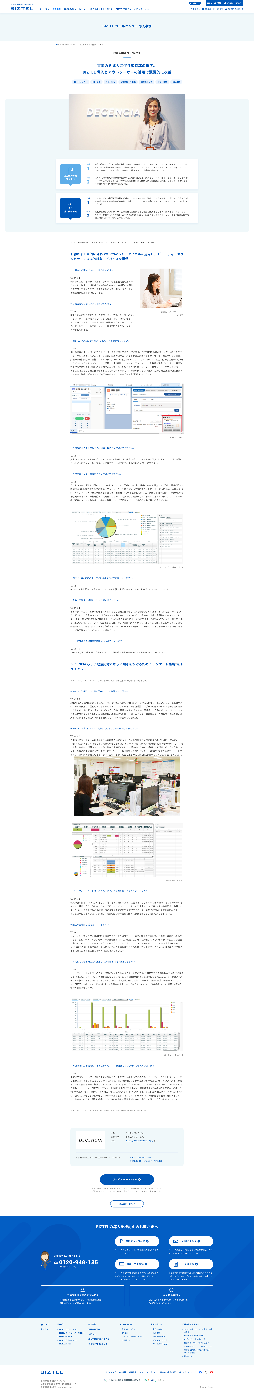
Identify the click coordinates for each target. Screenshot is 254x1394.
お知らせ (196, 9)
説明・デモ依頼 (135, 1264)
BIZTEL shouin (65, 1343)
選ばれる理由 (70, 9)
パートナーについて (187, 1372)
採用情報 (219, 9)
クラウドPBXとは (128, 1329)
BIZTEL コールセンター (140, 1157)
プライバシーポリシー (148, 1372)
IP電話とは (126, 1340)
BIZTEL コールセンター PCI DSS (72, 1333)
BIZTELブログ (122, 9)
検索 (195, 3)
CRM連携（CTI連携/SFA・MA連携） (146, 1161)
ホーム (46, 1324)
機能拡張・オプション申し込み (196, 1342)
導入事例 (57, 9)
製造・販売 (110, 82)
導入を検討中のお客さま (101, 9)
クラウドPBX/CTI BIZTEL (67, 44)
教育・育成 (162, 82)
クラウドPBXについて (97, 1344)
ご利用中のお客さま (235, 9)
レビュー (83, 9)
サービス (43, 9)
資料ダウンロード (135, 1241)
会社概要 (207, 9)
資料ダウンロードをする (125, 1179)
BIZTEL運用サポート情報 (194, 1335)
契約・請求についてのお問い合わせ (198, 1346)
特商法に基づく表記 (168, 1372)
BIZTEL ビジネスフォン (68, 1340)
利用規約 (132, 1372)
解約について (189, 1356)
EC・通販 (96, 82)
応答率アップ (146, 82)
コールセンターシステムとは (133, 1336)
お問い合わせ (140, 9)
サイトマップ (110, 1372)
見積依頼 (189, 1264)
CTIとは (125, 1333)
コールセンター (80, 82)
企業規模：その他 (128, 82)
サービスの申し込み (161, 1343)
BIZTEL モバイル (65, 1336)
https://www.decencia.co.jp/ (139, 1140)
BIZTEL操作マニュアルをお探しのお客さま (198, 1330)
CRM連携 (176, 82)
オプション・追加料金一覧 (194, 1339)
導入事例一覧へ (126, 1204)
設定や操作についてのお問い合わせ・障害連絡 (197, 1351)
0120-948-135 (218, 3)
